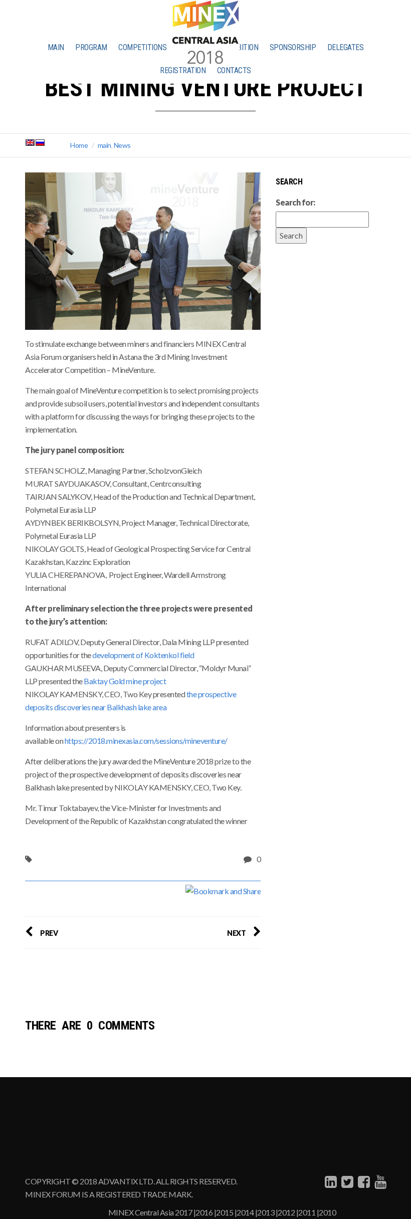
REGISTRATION (183, 70)
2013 (265, 1212)
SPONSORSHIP (293, 47)
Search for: (295, 202)
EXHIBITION (240, 47)
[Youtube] (379, 1181)
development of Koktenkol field (143, 655)
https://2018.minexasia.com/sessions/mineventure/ (147, 740)
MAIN (56, 47)
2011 (306, 1212)
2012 (286, 1212)
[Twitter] (346, 1181)
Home (79, 145)
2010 (327, 1212)
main (104, 145)
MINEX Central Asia (141, 1212)
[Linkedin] (329, 1181)
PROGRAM (91, 47)
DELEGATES (345, 47)
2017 (183, 1212)
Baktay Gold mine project (125, 681)
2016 (204, 1212)
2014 (245, 1212)
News (122, 145)
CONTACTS (234, 70)
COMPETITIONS (142, 47)
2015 (224, 1212)
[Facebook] (362, 1181)
